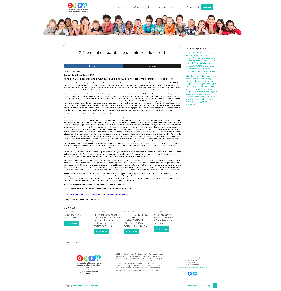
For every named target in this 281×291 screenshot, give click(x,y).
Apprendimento (191, 55)
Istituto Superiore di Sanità (199, 74)
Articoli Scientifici (195, 63)
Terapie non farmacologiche (200, 97)
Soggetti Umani (204, 84)
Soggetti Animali (208, 81)
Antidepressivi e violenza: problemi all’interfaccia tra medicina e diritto (164, 219)
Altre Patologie (207, 53)
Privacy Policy (193, 285)
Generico (193, 71)
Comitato (197, 65)
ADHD (188, 52)
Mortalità (212, 76)
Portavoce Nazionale (194, 81)
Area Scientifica (204, 60)
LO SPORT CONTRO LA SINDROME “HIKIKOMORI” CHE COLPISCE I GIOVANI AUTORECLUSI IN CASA (136, 220)
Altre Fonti (197, 52)
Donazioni (207, 7)
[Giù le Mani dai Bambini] (77, 7)
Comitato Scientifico (209, 66)
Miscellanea (191, 76)
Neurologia (198, 78)
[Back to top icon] (215, 285)
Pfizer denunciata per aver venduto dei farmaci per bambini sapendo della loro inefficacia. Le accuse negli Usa (107, 220)
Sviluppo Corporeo (200, 97)
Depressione (190, 69)
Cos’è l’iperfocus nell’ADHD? (72, 216)
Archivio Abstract (197, 57)
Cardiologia (209, 63)
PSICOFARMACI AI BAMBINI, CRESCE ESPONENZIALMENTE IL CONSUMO (98, 194)
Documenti (201, 68)
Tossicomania (211, 102)
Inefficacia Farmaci (202, 71)
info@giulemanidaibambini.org (196, 267)
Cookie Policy (205, 285)
